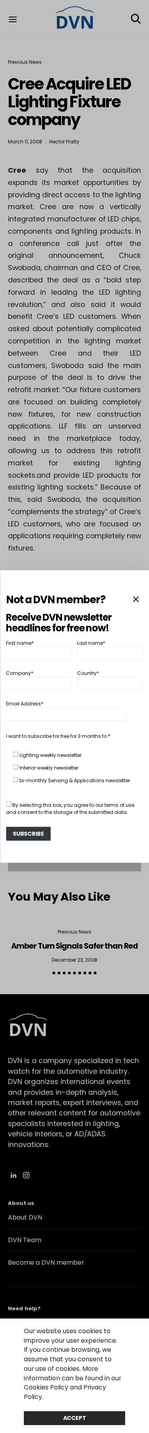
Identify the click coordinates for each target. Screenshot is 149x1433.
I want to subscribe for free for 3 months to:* (58, 735)
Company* (19, 673)
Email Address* (24, 703)
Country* (88, 673)
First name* (20, 642)
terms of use (119, 804)
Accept (74, 1418)
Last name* (91, 642)
